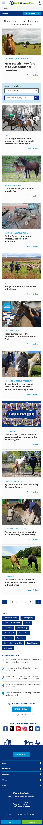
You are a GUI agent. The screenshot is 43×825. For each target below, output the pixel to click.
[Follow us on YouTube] (18, 728)
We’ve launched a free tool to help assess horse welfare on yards (23, 694)
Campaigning (10, 233)
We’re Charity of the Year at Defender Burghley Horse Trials (23, 685)
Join (11, 822)
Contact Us (20, 754)
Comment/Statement (13, 481)
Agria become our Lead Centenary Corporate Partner (21, 485)
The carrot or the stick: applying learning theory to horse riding (20, 533)
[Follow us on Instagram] (24, 728)
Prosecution (28, 381)
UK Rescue (20, 185)
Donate (32, 822)
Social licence (32, 643)
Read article (32, 75)
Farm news (8, 628)
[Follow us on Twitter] (12, 728)
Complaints (32, 814)
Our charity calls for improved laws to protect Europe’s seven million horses (20, 582)
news (6, 8)
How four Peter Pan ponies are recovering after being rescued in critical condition (23, 661)
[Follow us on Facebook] (5, 728)
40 (30, 602)
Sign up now (20, 709)
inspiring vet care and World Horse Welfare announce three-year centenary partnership (22, 677)
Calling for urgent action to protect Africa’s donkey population (18, 239)
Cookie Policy (22, 814)
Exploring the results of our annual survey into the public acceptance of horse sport (19, 141)
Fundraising (10, 185)
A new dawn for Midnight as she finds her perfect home (21, 669)
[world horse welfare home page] (21, 3)
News (5, 13)
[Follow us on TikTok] (31, 728)
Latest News (30, 13)
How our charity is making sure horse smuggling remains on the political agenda (21, 437)
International (22, 233)
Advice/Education (12, 58)
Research (24, 58)
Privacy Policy (11, 814)
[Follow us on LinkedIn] (37, 728)
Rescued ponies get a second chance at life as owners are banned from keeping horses (19, 387)
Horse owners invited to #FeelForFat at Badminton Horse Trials (21, 336)
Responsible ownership (13, 643)
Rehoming (9, 381)
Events (7, 135)
